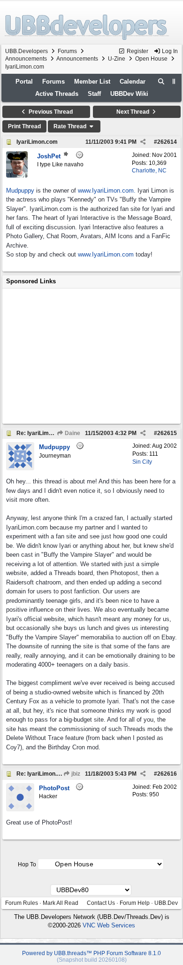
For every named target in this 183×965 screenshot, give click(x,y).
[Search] (161, 82)
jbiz (75, 773)
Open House (151, 58)
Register (136, 51)
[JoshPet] (17, 175)
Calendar (132, 81)
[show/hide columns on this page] (174, 82)
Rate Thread (70, 126)
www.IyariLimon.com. (107, 190)
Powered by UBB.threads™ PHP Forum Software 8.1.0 (91, 953)
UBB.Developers (26, 51)
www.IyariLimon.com (106, 254)
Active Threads (56, 93)
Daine (71, 433)
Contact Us (101, 903)
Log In (169, 51)
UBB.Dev (166, 903)
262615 (167, 433)
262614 (167, 142)
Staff (94, 93)
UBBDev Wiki (129, 93)
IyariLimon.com (37, 142)
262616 (167, 773)
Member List (92, 81)
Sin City (142, 462)
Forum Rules (21, 903)
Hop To (27, 864)
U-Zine (116, 58)
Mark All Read (60, 903)
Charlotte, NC (149, 170)
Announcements (26, 58)
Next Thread (133, 112)
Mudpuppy (20, 190)
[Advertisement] (91, 356)
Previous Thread (50, 112)
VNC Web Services (109, 925)
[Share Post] (143, 142)
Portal (24, 81)
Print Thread (24, 126)
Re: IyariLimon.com (42, 433)
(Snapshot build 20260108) (92, 960)
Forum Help (135, 903)
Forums (67, 51)
